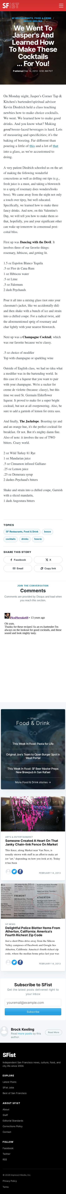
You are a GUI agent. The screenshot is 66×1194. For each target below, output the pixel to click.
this (32, 145)
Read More (53, 1032)
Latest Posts (9, 1081)
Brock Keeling (33, 21)
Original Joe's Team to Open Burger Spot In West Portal (33, 756)
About (6, 1109)
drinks (24, 539)
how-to (38, 539)
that (55, 145)
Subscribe (33, 1011)
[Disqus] (33, 655)
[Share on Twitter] (14, 872)
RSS (5, 1159)
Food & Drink (33, 723)
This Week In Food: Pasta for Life (33, 743)
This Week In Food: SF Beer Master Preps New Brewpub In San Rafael (33, 770)
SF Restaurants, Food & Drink (32, 18)
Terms (6, 1187)
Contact (7, 1131)
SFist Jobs (8, 1087)
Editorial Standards (13, 1120)
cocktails (10, 539)
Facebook (8, 1148)
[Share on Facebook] (20, 872)
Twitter (6, 1153)
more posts (25, 1033)
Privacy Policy (10, 1181)
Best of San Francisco (15, 1093)
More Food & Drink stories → (33, 782)
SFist (9, 1055)
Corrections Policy (13, 1126)
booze (47, 531)
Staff (5, 1115)
